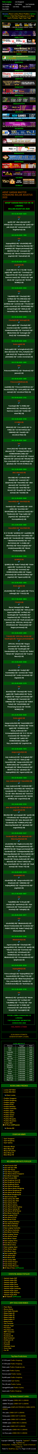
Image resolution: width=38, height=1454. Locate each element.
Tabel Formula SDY (10, 1197)
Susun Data (7, 1348)
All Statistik (8, 1296)
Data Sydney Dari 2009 (11, 1199)
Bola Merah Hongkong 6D (12, 1194)
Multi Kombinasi (9, 1338)
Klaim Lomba (11, 1095)
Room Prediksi (24, 14)
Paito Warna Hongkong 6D (12, 1190)
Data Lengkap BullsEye (11, 1221)
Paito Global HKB (10, 1260)
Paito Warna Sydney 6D (12, 1209)
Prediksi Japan (9, 1110)
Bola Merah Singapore (11, 1176)
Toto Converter (8, 1323)
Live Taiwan (5, 7)
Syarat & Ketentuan (29, 1445)
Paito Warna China (10, 1243)
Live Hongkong (6, 4)
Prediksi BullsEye (9, 1106)
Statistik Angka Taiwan (11, 1286)
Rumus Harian (8, 1309)
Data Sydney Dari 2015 (11, 1201)
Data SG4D (5, 9)
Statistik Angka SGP (10, 1278)
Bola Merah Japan (10, 1251)
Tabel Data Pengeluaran (18, 16)
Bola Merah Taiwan (10, 1238)
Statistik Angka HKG (10, 1280)
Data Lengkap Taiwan (11, 1234)
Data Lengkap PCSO (10, 1215)
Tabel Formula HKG (10, 1178)
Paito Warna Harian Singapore (14, 1174)
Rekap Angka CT (9, 1319)
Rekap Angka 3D (9, 1315)
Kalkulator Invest (9, 1346)
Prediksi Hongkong (10, 1100)
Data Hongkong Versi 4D (12, 1180)
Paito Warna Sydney (10, 1205)
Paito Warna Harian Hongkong (14, 1188)
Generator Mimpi (9, 1146)
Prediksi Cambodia (10, 1108)
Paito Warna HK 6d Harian (12, 1192)
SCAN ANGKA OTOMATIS (19, 1034)
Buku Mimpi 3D (9, 1153)
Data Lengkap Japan (10, 1247)
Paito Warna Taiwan (10, 1236)
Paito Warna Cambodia (11, 1230)
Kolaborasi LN (8, 1340)
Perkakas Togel (17, 18)
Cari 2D (6, 1350)
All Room (8, 1125)
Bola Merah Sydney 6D (11, 1213)
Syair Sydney (8, 1143)
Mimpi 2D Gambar (10, 1150)
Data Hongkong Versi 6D (12, 1182)
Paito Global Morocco (11, 1266)
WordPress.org (13, 1449)
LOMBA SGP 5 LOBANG (21, 1404)
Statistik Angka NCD (10, 1294)
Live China (16, 7)
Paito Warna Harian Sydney (13, 1207)
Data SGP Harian (9, 1169)
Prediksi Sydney (9, 1102)
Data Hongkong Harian (11, 1184)
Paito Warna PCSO (10, 1217)
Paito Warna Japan (10, 1249)
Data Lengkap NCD (10, 1253)
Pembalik (7, 1344)
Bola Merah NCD (9, 1257)
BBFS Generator (9, 1332)
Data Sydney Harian (10, 1203)
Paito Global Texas (10, 1264)
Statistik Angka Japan (11, 1290)
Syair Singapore (9, 1138)
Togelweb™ (26, 1440)
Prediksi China (8, 1117)
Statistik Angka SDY (10, 1282)
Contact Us (19, 1447)
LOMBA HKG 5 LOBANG (21, 1400)
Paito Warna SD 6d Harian (12, 1211)
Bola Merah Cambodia (11, 1232)
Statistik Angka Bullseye (12, 1292)
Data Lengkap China (10, 1240)
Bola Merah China (10, 1245)
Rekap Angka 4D (9, 1317)
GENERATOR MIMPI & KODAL (19, 1037)
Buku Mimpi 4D (9, 1155)
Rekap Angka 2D (9, 1313)
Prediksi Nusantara (10, 1121)
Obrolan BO (10, 1128)
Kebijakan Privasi (16, 1445)
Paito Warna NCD (9, 1255)
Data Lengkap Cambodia (12, 1228)
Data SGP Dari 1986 (10, 1167)
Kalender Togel (9, 1325)
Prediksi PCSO (9, 1104)
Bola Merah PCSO (10, 1219)
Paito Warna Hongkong (11, 1186)
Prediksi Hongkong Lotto (17, 1367)
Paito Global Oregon (11, 1262)
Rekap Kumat (8, 1321)
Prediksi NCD (8, 1123)
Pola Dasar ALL (9, 1330)
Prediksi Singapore (10, 1098)
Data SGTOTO (27, 7)
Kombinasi (7, 1334)
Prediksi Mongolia (10, 1119)
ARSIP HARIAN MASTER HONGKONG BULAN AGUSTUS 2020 (17, 195)
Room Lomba (13, 14)
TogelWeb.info (20, 1443)
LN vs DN (7, 1342)
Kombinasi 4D (8, 1336)
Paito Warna (8, 1307)
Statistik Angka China (11, 1284)
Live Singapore (19, 2)
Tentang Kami (6, 1445)
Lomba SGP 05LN (9, 1090)
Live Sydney (18, 4)
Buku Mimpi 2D (9, 1149)
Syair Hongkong (9, 1140)
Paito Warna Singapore (11, 1172)
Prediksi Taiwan (9, 1115)
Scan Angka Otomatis (11, 1311)
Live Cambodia (30, 4)
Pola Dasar (7, 1327)
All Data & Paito (10, 1268)
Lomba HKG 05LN (9, 1092)
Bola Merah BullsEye (11, 1226)
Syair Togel (27, 18)
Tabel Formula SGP (10, 1165)
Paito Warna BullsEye (11, 1223)
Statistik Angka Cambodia (12, 1288)
